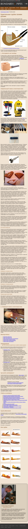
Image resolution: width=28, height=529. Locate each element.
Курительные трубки (5, 11)
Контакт (9, 9)
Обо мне (6, 7)
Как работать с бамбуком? (8, 406)
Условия (2, 9)
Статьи (17, 7)
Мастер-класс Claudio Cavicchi (9, 339)
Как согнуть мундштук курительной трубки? (11, 395)
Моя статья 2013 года (7, 337)
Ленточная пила (6, 362)
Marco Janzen (21, 375)
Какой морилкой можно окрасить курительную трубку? (13, 398)
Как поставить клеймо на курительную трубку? (12, 405)
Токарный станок (6, 349)
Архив (6, 9)
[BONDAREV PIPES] (11, 4)
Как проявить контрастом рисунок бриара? (11, 397)
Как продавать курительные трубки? (10, 404)
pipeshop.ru (22, 58)
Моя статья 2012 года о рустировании (10, 338)
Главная (2, 7)
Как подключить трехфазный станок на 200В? (12, 407)
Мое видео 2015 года (7, 336)
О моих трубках (12, 7)
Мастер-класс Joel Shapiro (8, 341)
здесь (24, 118)
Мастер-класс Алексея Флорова (9, 340)
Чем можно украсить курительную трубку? (11, 399)
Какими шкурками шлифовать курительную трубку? (13, 396)
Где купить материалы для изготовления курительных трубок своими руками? (15, 383)
